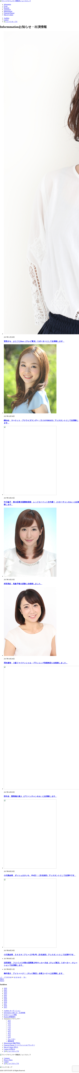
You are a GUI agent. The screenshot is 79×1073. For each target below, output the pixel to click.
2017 (5, 1004)
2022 (5, 995)
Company (7, 1058)
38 (7, 977)
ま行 (9, 1033)
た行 (9, 1027)
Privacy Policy (8, 1060)
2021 (5, 997)
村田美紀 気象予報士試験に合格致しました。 (23, 584)
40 (11, 977)
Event (5, 6)
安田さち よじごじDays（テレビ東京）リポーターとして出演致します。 (34, 341)
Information (7, 4)
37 (5, 977)
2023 (5, 993)
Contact (6, 20)
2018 (5, 1002)
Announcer (7, 9)
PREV (2, 979)
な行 (9, 1029)
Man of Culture (8, 15)
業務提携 (11, 1041)
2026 (5, 988)
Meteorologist (8, 11)
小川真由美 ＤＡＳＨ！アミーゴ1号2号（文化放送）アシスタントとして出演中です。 (39, 955)
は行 (9, 1031)
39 (9, 977)
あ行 (9, 1021)
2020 (5, 998)
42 (14, 977)
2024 (5, 992)
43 (16, 977)
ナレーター (11, 1039)
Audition (6, 18)
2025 (5, 990)
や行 (9, 1035)
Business (6, 8)
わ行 (9, 1037)
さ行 (9, 1025)
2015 (5, 1007)
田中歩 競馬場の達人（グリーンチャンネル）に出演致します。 (30, 796)
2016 (5, 1005)
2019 (5, 1000)
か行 (9, 1023)
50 (24, 977)
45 (20, 977)
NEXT (2, 981)
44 (18, 977)
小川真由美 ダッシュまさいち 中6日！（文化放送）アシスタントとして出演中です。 (40, 875)
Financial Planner (9, 13)
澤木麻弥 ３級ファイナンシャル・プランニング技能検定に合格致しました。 (36, 663)
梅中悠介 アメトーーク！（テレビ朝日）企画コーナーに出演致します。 (34, 973)
